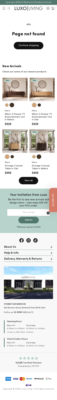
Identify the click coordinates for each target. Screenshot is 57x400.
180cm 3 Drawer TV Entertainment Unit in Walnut (15, 117)
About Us (10, 247)
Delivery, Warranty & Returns (23, 259)
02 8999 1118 (20, 312)
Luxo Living (26, 389)
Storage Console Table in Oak (14, 167)
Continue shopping (29, 45)
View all (29, 180)
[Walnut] (12, 105)
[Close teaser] (48, 213)
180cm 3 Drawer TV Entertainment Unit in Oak (42, 117)
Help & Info (11, 253)
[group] (15, 89)
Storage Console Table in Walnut (41, 167)
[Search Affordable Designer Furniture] (9, 8)
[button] (3, 8)
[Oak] (7, 105)
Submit (28, 220)
